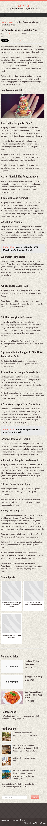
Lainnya (12, 22)
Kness (11, 34)
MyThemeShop (39, 823)
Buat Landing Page (15, 716)
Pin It (22, 40)
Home (3, 22)
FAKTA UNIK (23, 6)
